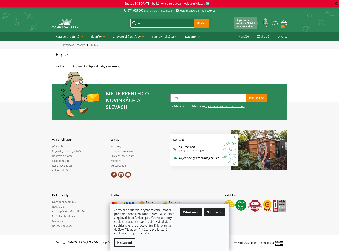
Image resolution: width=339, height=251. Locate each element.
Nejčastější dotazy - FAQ (66, 151)
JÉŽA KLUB (262, 36)
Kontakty (281, 36)
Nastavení (124, 242)
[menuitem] (69, 36)
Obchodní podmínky (64, 202)
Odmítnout (191, 212)
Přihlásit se (256, 98)
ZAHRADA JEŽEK (114, 176)
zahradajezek (121, 176)
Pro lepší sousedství (123, 156)
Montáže (243, 36)
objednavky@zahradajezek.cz (199, 158)
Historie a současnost (123, 151)
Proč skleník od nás (63, 216)
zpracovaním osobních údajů (225, 106)
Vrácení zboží (60, 170)
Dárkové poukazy (62, 226)
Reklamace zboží (62, 165)
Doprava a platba (62, 156)
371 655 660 (187, 147)
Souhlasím (214, 212)
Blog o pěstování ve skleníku (69, 211)
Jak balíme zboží (61, 160)
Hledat (201, 23)
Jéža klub (57, 146)
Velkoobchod (118, 165)
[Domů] (58, 45)
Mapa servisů (60, 221)
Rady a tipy (58, 206)
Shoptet (252, 242)
